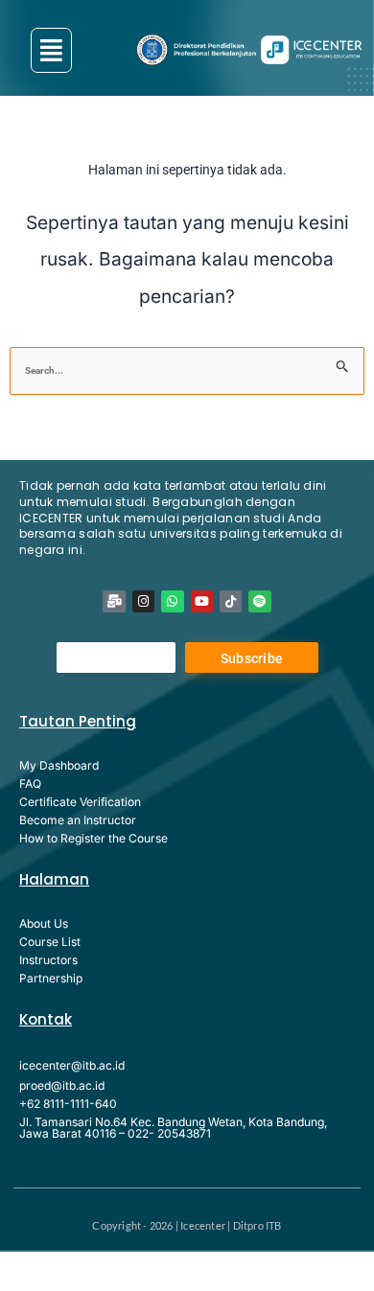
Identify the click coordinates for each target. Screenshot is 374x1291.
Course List (50, 941)
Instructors (48, 960)
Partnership (50, 978)
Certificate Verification (80, 802)
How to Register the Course (93, 838)
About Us (43, 923)
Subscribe (252, 658)
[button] (51, 50)
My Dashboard (59, 765)
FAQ (30, 783)
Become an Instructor (77, 820)
